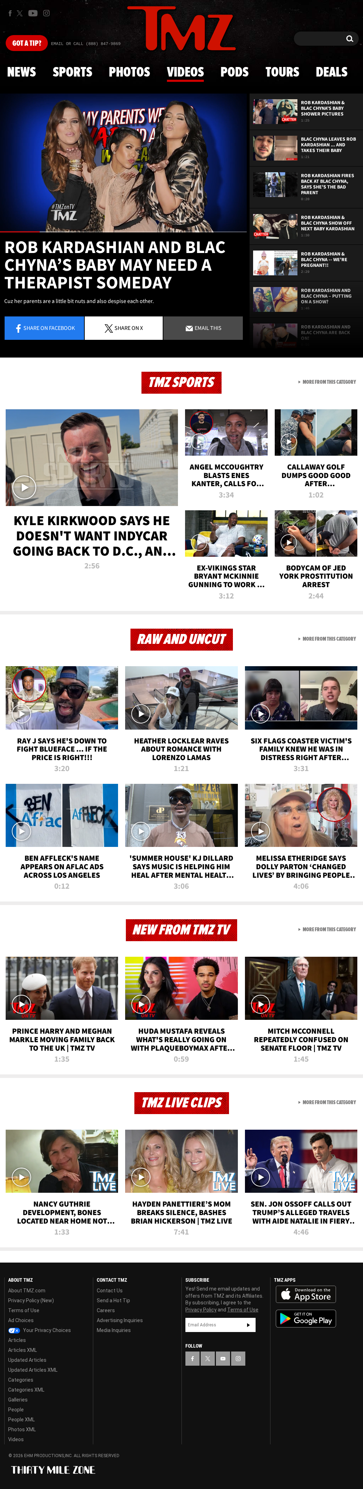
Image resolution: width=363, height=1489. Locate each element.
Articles (17, 1340)
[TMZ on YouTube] (223, 1359)
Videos (185, 72)
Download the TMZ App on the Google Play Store (306, 1319)
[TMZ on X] (21, 13)
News (21, 72)
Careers (106, 1310)
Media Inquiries (114, 1330)
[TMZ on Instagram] (46, 13)
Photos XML (22, 1429)
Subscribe (248, 1325)
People (16, 1409)
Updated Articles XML (32, 1370)
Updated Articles (27, 1360)
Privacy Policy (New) (31, 1300)
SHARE (129, 327)
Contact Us (110, 1290)
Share (49, 327)
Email (208, 327)
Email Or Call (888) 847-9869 (86, 43)
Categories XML (26, 1390)
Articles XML (22, 1350)
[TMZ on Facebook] (10, 13)
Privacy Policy (201, 1310)
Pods (234, 72)
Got (26, 43)
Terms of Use (23, 1310)
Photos (129, 72)
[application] (123, 163)
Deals (331, 72)
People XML (21, 1419)
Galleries (18, 1400)
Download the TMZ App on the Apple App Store (306, 1294)
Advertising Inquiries (120, 1320)
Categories (20, 1380)
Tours (282, 72)
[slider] (123, 232)
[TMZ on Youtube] (33, 13)
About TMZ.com (26, 1290)
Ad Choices (21, 1320)
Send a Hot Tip (113, 1300)
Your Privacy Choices (46, 1330)
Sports (72, 72)
